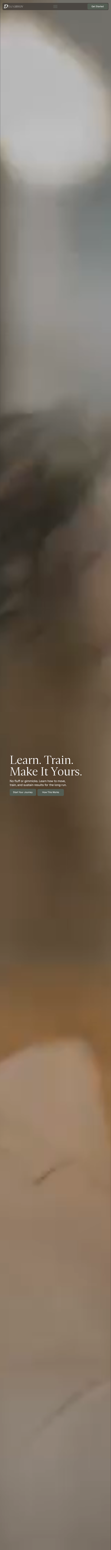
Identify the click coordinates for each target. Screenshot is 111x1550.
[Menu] (55, 6)
